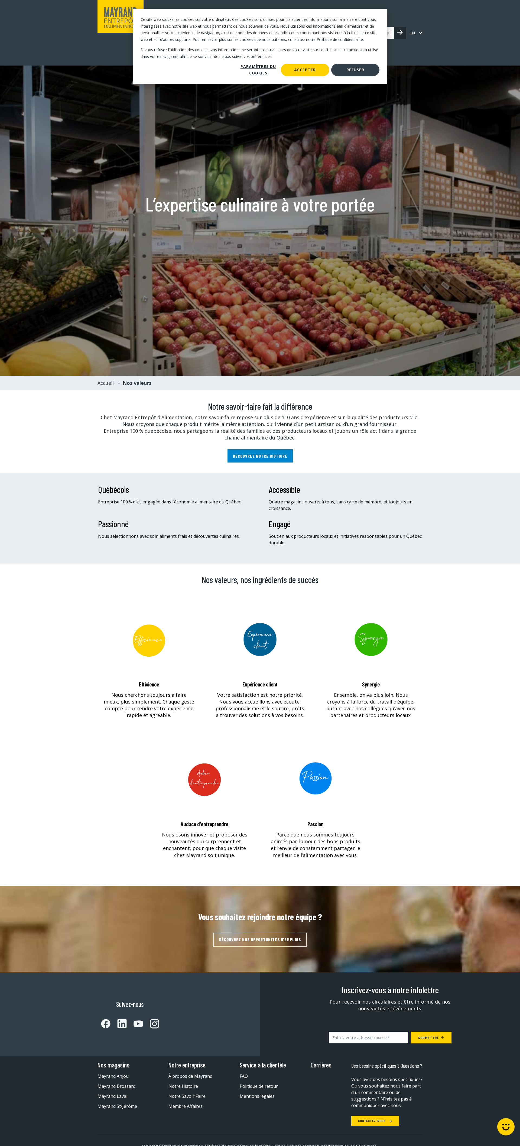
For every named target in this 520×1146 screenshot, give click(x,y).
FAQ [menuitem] (244, 1076)
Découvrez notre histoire (260, 455)
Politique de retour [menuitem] (259, 1086)
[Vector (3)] (118, 1023)
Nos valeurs (137, 383)
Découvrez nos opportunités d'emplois (260, 939)
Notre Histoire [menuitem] (183, 1086)
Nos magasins (113, 1065)
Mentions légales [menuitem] (257, 1096)
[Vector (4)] (135, 1023)
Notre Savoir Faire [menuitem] (187, 1096)
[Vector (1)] (105, 1023)
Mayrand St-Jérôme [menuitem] (117, 1106)
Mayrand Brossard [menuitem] (116, 1086)
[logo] (121, 33)
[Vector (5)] (151, 1023)
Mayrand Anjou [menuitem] (113, 1076)
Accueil (106, 383)
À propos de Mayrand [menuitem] (190, 1076)
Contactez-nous (372, 1120)
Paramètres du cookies (258, 70)
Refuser (355, 69)
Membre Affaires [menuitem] (185, 1106)
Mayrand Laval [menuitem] (112, 1096)
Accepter (305, 69)
